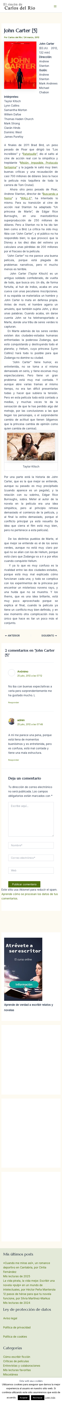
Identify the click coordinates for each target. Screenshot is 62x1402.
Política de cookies (15, 1336)
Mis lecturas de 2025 (16, 1276)
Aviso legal (10, 1318)
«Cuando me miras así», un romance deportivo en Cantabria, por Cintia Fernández (26, 1267)
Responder (13, 702)
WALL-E (26, 198)
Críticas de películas (16, 1361)
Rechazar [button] (37, 1397)
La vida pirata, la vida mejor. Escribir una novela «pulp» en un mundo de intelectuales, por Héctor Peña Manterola (29, 1285)
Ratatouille (29, 154)
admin (21, 720)
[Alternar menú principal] (55, 6)
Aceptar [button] (24, 1397)
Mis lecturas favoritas (17, 1370)
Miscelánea (10, 1374)
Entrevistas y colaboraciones (21, 1365)
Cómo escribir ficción (16, 1356)
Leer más (50, 1397)
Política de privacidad (17, 1327)
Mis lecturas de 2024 (16, 1302)
